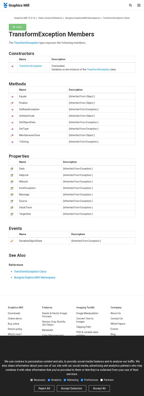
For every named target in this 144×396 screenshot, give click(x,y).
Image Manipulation (87, 313)
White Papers (118, 323)
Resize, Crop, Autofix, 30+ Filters (54, 323)
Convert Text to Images (84, 320)
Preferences (91, 380)
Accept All (99, 388)
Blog (113, 334)
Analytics (56, 380)
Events (114, 329)
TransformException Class (116, 18)
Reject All (44, 388)
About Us (116, 313)
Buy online (13, 323)
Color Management (53, 335)
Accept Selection (71, 388)
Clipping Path (83, 327)
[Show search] (130, 5)
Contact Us (117, 318)
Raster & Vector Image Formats (54, 315)
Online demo (15, 318)
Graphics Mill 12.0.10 (24, 18)
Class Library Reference (50, 18)
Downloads (14, 313)
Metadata (47, 330)
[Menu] (139, 5)
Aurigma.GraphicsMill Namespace (82, 18)
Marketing (72, 380)
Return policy (15, 329)
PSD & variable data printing (87, 334)
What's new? (15, 334)
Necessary (39, 380)
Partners (109, 380)
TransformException (26, 42)
